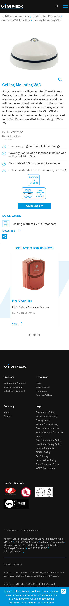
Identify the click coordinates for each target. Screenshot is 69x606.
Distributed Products (46, 16)
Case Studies (42, 387)
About (7, 412)
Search (57, 6)
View (15, 323)
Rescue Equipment (13, 387)
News (38, 383)
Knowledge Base (44, 395)
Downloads (41, 391)
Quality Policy (43, 420)
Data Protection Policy (47, 464)
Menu (65, 6)
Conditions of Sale (45, 412)
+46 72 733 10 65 (37, 548)
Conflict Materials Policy (48, 440)
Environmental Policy (47, 416)
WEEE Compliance (45, 468)
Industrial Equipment (14, 391)
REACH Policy (43, 452)
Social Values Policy (46, 460)
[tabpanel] (34, 289)
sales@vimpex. (12, 551)
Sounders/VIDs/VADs (15, 20)
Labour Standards (45, 448)
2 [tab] (34, 335)
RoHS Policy (42, 456)
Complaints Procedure (47, 428)
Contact (8, 416)
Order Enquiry (34, 205)
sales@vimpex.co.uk (52, 541)
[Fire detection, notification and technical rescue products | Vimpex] (12, 6)
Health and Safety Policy (48, 444)
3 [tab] (39, 335)
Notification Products (15, 16)
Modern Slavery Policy (47, 424)
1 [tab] (30, 335)
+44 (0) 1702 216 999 (26, 541)
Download (9, 230)
